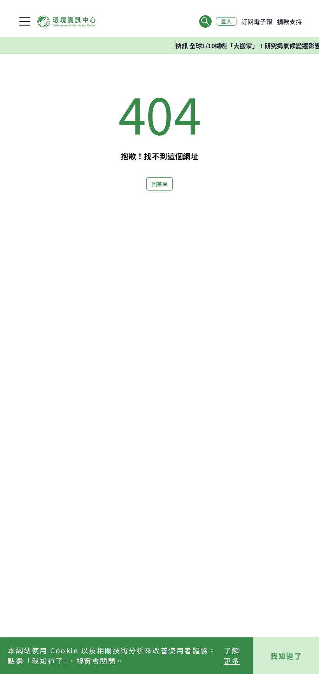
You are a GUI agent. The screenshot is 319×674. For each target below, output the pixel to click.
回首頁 (159, 184)
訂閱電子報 (256, 21)
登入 (226, 21)
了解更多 (232, 655)
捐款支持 (289, 21)
